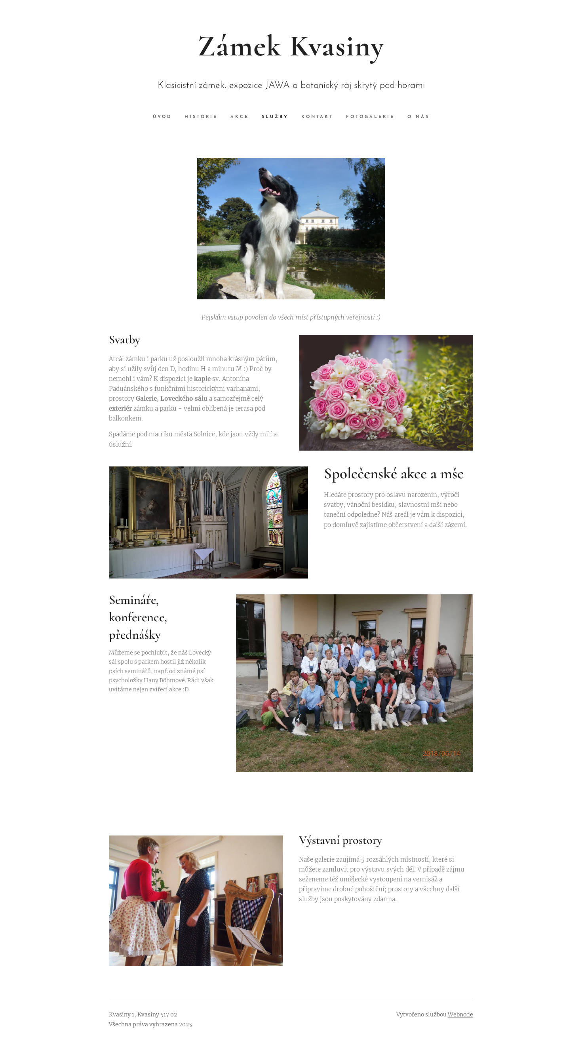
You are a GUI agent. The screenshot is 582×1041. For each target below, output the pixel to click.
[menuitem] (165, 117)
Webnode (460, 1014)
